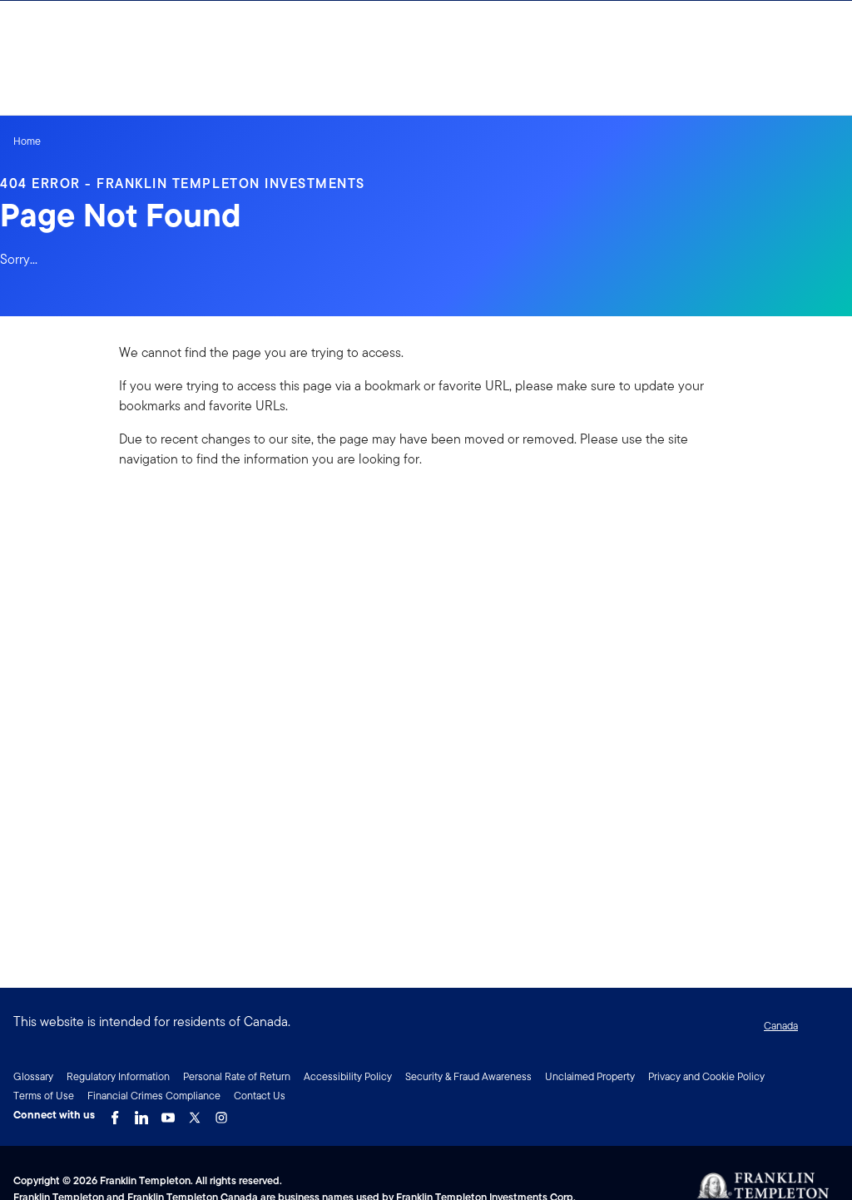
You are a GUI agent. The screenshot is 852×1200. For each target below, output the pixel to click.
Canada (781, 1026)
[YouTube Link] (168, 1113)
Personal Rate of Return (236, 1076)
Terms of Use (43, 1095)
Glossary (33, 1076)
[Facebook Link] (115, 1113)
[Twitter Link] (194, 1113)
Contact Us (259, 1095)
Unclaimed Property (590, 1076)
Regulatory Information (118, 1076)
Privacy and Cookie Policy (706, 1076)
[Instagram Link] (221, 1113)
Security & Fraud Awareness (468, 1076)
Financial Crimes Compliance (153, 1095)
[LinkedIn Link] (141, 1113)
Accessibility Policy (348, 1076)
